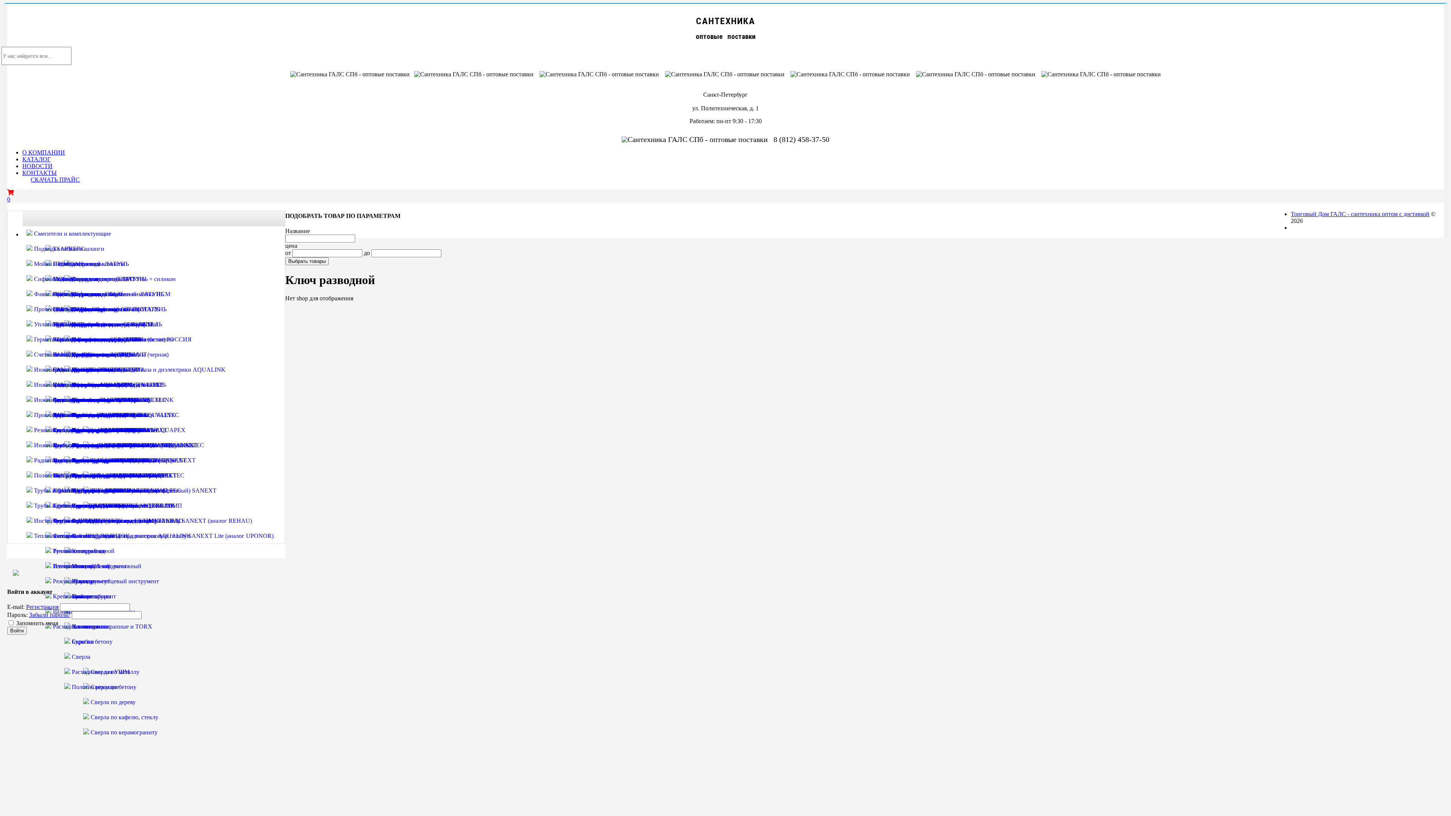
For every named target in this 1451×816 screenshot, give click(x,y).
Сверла (80, 657)
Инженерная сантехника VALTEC (77, 369)
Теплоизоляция (52, 536)
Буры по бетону (91, 641)
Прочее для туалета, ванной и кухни (80, 309)
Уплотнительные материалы (69, 324)
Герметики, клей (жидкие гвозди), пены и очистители (102, 339)
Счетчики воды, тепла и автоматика (79, 354)
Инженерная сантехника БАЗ (71, 445)
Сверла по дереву (112, 702)
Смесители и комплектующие (71, 233)
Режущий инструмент (80, 581)
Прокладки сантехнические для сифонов (85, 415)
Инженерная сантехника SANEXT (78, 400)
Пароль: (17, 615)
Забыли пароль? (49, 615)
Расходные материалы (80, 626)
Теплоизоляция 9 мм (78, 551)
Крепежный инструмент (83, 596)
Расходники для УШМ (100, 672)
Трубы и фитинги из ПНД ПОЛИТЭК (82, 505)
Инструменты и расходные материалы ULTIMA (95, 521)
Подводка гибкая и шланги (68, 249)
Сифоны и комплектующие (68, 279)
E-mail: (16, 607)
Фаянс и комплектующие (65, 294)
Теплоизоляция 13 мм (80, 566)
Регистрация (42, 607)
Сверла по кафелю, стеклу (123, 717)
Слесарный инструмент (82, 536)
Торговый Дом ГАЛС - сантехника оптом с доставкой (1360, 214)
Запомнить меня (37, 623)
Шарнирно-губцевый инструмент (114, 581)
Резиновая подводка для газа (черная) (81, 430)
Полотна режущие (94, 687)
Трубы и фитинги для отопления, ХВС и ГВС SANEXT (124, 445)
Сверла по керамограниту (123, 732)
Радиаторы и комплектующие (71, 460)
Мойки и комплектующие (66, 264)
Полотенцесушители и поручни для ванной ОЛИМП (101, 475)
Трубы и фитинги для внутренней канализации (94, 490)
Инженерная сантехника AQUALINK (82, 385)
